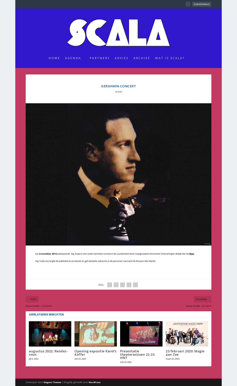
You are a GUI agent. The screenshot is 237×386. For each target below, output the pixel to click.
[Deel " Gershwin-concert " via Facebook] (109, 285)
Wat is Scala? (170, 58)
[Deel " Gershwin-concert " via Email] (129, 285)
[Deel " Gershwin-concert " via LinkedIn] (122, 285)
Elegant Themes (52, 382)
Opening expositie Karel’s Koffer (95, 353)
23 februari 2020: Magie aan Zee (185, 353)
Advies (122, 58)
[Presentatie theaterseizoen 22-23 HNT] (141, 334)
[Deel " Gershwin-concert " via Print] (135, 285)
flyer (191, 253)
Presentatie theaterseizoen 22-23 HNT (137, 354)
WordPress (94, 382)
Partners (100, 58)
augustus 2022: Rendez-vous (48, 353)
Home (54, 58)
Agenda (73, 58)
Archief (141, 58)
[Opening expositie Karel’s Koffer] (95, 334)
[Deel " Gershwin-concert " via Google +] (116, 285)
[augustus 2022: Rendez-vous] (50, 334)
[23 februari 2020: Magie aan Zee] (187, 334)
